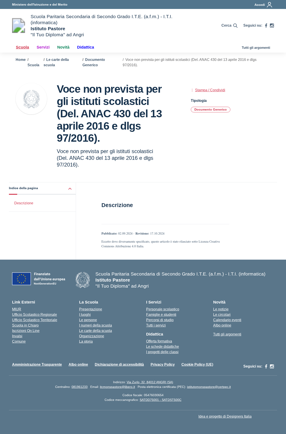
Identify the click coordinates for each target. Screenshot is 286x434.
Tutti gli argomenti (256, 47)
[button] (42, 188)
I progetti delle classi (162, 352)
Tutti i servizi (156, 325)
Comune (19, 341)
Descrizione (23, 203)
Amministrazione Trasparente (37, 364)
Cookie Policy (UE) (197, 364)
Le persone (88, 320)
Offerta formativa (159, 341)
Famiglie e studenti (161, 314)
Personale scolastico (162, 309)
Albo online (222, 325)
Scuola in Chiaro (25, 325)
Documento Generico (210, 109)
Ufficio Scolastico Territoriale (34, 320)
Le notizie (221, 309)
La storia (86, 341)
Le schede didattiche (162, 346)
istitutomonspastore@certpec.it (209, 387)
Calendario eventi (227, 320)
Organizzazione (91, 336)
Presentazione (90, 309)
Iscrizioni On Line (26, 331)
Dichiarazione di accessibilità (119, 364)
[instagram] (272, 26)
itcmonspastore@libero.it (117, 387)
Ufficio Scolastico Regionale (34, 314)
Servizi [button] (43, 47)
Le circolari (222, 314)
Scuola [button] (22, 47)
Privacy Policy (163, 364)
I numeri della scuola (95, 325)
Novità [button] (63, 47)
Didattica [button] (85, 47)
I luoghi (85, 314)
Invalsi (17, 336)
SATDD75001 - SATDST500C (160, 400)
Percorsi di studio (160, 320)
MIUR (16, 309)
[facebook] (266, 26)
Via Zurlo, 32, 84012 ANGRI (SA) (150, 382)
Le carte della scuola (95, 331)
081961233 (80, 387)
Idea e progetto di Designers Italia (225, 416)
